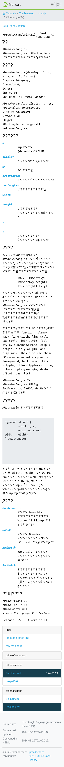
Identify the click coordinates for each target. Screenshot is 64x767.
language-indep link (17, 637)
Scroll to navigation (13, 26)
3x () (13, 707)
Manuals (10, 13)
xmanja (42, 13)
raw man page (14, 646)
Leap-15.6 (12, 681)
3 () (12, 699)
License (33, 760)
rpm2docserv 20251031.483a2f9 (40, 754)
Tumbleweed (26, 13)
